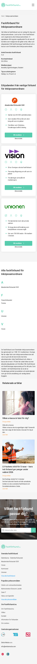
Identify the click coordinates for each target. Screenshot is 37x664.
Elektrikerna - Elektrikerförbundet (12, 558)
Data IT (3, 592)
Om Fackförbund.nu (7, 609)
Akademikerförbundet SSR (10, 287)
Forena (3, 303)
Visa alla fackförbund (8, 576)
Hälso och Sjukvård (7, 596)
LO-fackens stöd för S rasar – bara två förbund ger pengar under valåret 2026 (17, 469)
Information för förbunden (9, 620)
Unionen (4, 316)
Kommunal (4, 569)
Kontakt (3, 616)
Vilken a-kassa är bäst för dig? (15, 418)
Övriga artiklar (6, 421)
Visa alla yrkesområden (9, 599)
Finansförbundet (6, 300)
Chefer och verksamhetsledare (11, 585)
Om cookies (5, 623)
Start (2, 16)
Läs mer (5, 435)
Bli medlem (17, 135)
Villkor (3, 612)
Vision (3, 329)
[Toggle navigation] (33, 5)
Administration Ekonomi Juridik (11, 589)
